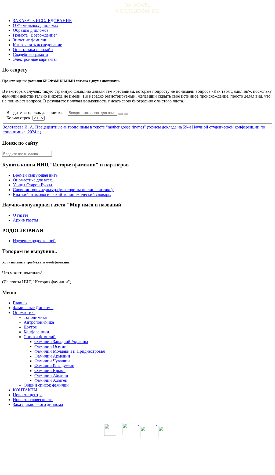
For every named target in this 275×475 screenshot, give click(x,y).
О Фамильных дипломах (35, 25)
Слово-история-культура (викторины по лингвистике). (63, 189)
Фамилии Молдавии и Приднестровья (69, 351)
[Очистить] (126, 114)
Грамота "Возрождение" (35, 35)
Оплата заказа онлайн (33, 49)
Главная (20, 303)
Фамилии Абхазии (51, 375)
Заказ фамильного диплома (38, 404)
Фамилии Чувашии (52, 361)
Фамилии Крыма (50, 370)
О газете (20, 215)
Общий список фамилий (46, 385)
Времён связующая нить (35, 175)
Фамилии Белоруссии (54, 365)
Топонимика (35, 317)
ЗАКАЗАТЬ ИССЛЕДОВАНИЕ (42, 20)
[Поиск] (120, 114)
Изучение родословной (34, 240)
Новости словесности (33, 399)
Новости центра (27, 394)
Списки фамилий (40, 336)
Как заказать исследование (37, 44)
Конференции (36, 332)
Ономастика (24, 312)
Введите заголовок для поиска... (37, 112)
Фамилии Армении (52, 356)
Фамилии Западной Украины (61, 341)
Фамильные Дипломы (33, 307)
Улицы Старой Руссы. (33, 185)
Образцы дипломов (31, 30)
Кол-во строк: (19, 118)
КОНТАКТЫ (25, 390)
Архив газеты (25, 220)
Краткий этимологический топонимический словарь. (62, 194)
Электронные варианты (35, 59)
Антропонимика (39, 322)
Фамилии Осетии (50, 346)
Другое (30, 327)
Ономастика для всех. (33, 180)
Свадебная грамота (30, 54)
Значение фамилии (30, 40)
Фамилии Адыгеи (50, 380)
